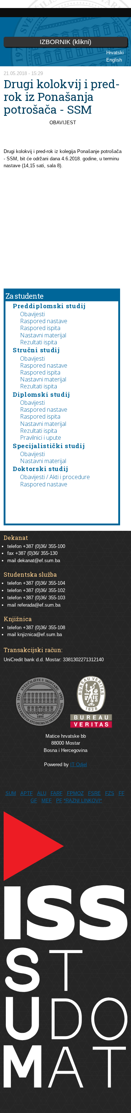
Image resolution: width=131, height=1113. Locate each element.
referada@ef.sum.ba (38, 605)
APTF (26, 793)
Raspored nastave (43, 321)
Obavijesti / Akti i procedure (55, 477)
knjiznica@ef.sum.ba (39, 634)
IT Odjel (78, 764)
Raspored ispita (40, 328)
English (114, 60)
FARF (57, 793)
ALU (41, 793)
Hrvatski (115, 52)
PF (59, 800)
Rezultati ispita (38, 342)
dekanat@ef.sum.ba (38, 560)
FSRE (94, 793)
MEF (46, 800)
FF (121, 793)
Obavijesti (32, 314)
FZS (109, 793)
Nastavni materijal (43, 335)
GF (34, 800)
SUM (10, 793)
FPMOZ (75, 793)
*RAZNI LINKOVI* (83, 800)
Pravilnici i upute (40, 438)
